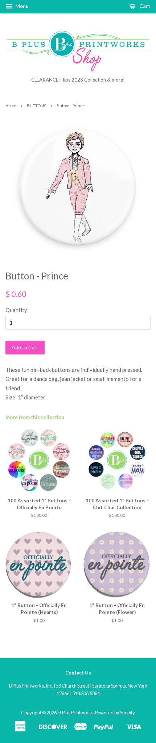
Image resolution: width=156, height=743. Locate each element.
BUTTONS (36, 105)
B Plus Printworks (75, 712)
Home (10, 105)
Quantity (16, 310)
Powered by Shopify (115, 712)
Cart (144, 6)
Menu (21, 6)
